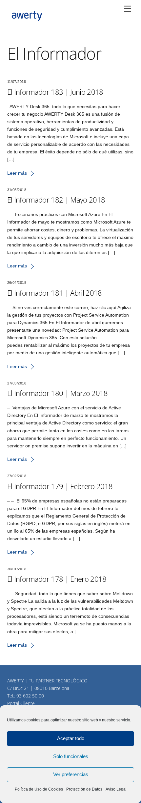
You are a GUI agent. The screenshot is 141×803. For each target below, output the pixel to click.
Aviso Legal (116, 789)
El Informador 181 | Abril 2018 (54, 293)
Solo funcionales (70, 756)
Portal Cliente (21, 703)
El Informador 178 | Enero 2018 (57, 579)
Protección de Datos (84, 789)
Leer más (17, 173)
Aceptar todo (70, 738)
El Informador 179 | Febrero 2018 (60, 486)
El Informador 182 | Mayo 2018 (56, 200)
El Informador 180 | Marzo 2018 (57, 393)
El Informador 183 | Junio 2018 (55, 92)
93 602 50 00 (30, 696)
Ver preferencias (70, 774)
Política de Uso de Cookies (39, 789)
